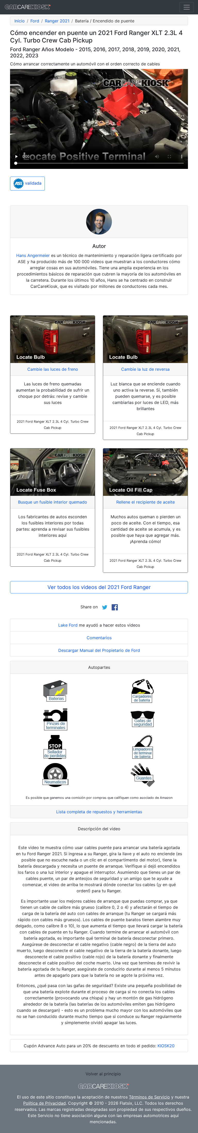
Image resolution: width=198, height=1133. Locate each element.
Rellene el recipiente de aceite (145, 502)
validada (33, 183)
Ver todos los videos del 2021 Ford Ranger (99, 587)
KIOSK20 (166, 1045)
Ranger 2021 (57, 20)
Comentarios (99, 637)
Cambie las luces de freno (52, 369)
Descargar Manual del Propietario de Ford (99, 650)
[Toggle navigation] (186, 7)
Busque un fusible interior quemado (52, 502)
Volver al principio (103, 1073)
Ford (34, 20)
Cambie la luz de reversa (145, 369)
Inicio (19, 20)
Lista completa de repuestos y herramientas (99, 811)
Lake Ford (68, 625)
